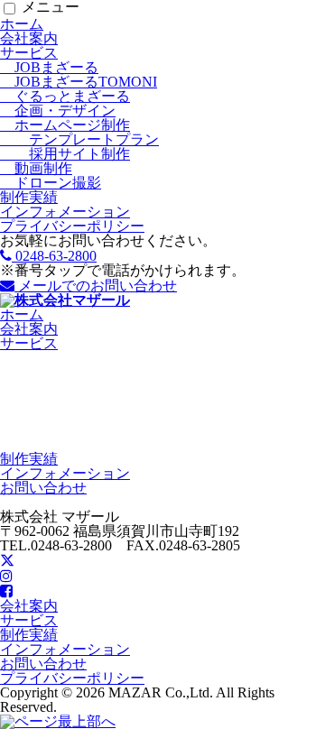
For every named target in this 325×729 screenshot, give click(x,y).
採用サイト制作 (65, 153)
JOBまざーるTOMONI (78, 81)
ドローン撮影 (50, 182)
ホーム (21, 24)
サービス (29, 52)
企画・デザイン (58, 110)
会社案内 (29, 38)
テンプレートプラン (79, 139)
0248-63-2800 (54, 255)
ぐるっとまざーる (65, 96)
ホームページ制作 (65, 125)
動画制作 (36, 168)
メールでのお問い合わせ (95, 285)
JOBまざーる (49, 67)
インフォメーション (65, 211)
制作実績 (29, 197)
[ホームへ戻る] (65, 300)
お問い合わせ (43, 487)
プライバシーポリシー (72, 226)
